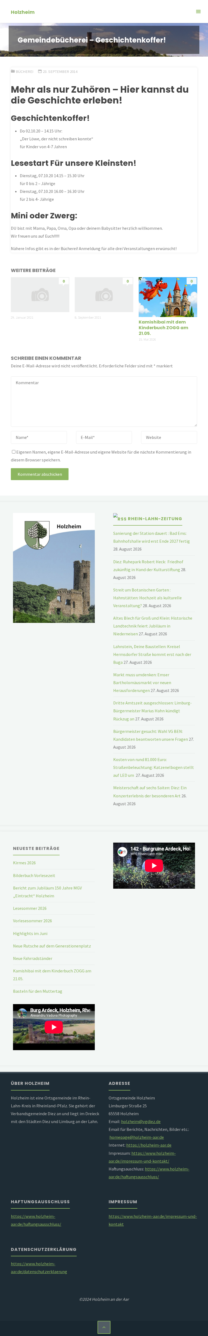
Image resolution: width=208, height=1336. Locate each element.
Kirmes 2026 (24, 862)
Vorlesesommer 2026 (32, 920)
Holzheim (23, 11)
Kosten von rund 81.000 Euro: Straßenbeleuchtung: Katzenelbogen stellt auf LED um (153, 767)
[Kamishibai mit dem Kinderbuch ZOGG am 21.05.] (168, 296)
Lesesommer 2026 (30, 908)
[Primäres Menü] (198, 11)
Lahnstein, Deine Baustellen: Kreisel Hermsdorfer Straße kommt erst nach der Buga (152, 654)
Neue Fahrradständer (32, 958)
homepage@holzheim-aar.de (136, 1137)
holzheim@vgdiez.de (141, 1121)
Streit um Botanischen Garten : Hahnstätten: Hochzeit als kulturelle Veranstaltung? (147, 597)
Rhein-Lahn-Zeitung (155, 519)
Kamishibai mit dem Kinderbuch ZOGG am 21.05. (163, 328)
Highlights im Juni (30, 933)
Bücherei (24, 71)
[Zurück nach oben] (104, 1327)
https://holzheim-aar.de (148, 1145)
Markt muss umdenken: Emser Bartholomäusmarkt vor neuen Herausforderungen (142, 682)
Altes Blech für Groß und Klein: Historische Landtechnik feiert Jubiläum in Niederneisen (152, 625)
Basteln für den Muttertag (37, 991)
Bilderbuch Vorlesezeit (34, 875)
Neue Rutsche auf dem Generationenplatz (52, 946)
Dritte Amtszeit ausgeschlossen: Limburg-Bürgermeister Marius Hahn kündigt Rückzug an (152, 710)
